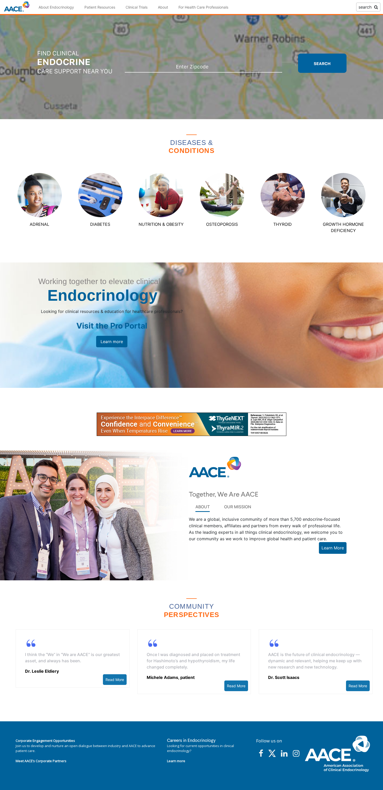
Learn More (333, 547)
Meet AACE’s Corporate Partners (41, 761)
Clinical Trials (136, 7)
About (163, 7)
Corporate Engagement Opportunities (45, 740)
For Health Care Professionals (203, 7)
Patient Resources (99, 7)
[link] (191, 424)
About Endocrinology (56, 7)
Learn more (112, 341)
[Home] (16, 7)
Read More (115, 679)
